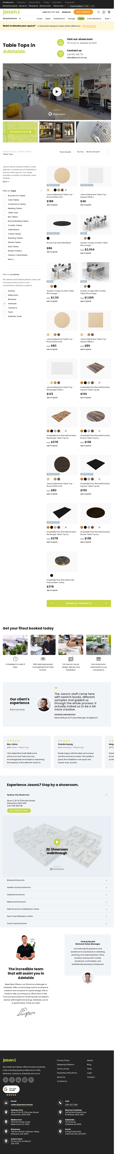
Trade (46, 2)
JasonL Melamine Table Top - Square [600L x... (93, 195)
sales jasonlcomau (77, 57)
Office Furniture (10, 151)
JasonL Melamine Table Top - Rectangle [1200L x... (60, 388)
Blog (89, 1064)
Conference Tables (17, 204)
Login (89, 1073)
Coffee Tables (14, 233)
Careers (91, 1077)
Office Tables (25, 151)
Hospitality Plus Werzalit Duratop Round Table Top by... (95, 436)
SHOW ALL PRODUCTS (79, 603)
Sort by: (80, 151)
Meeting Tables (15, 208)
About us (23, 6)
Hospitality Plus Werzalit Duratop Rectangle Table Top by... (61, 436)
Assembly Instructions (67, 1073)
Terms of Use (63, 1069)
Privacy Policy (63, 1060)
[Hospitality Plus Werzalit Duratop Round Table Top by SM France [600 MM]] (95, 417)
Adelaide (12, 304)
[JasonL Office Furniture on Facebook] (12, 1080)
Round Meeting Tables (18, 221)
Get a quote (83, 12)
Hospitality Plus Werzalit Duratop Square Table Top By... (95, 388)
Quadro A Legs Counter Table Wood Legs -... (94, 244)
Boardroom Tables (16, 195)
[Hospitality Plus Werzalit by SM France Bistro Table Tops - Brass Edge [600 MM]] (62, 561)
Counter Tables (15, 225)
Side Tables (13, 246)
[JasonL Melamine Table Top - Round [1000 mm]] (62, 176)
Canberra (12, 308)
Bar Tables (13, 216)
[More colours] (65, 190)
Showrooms (45, 6)
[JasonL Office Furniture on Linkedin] (18, 1080)
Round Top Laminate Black (59, 243)
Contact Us (62, 1081)
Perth (10, 312)
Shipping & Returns (65, 1064)
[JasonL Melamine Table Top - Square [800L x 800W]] (95, 320)
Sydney (11, 291)
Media (90, 1060)
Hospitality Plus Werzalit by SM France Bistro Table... (60, 581)
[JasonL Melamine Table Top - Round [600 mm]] (62, 320)
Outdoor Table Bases (17, 255)
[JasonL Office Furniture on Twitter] (5, 1080)
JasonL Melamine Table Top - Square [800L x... (93, 340)
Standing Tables (15, 238)
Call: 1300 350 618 (14, 806)
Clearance (33, 6)
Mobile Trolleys (15, 250)
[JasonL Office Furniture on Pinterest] (31, 1080)
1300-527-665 (53, 12)
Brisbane (12, 299)
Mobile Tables (14, 242)
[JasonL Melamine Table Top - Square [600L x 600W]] (95, 176)
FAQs (89, 1069)
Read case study (17, 709)
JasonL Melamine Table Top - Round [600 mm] (60, 340)
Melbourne (13, 295)
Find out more (89, 26)
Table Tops (8, 154)
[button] (98, 12)
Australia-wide (15, 316)
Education (57, 2)
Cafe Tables (13, 200)
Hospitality (70, 2)
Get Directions (19, 810)
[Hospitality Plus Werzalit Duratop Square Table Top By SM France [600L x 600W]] (95, 369)
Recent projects (10, 6)
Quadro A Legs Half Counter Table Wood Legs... (93, 292)
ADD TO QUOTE (52, 205)
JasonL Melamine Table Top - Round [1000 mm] (60, 195)
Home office (34, 2)
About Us (61, 1077)
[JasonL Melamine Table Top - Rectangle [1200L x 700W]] (62, 369)
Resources (59, 6)
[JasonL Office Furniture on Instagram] (25, 1080)
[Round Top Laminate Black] (62, 224)
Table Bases (13, 229)
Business (21, 2)
